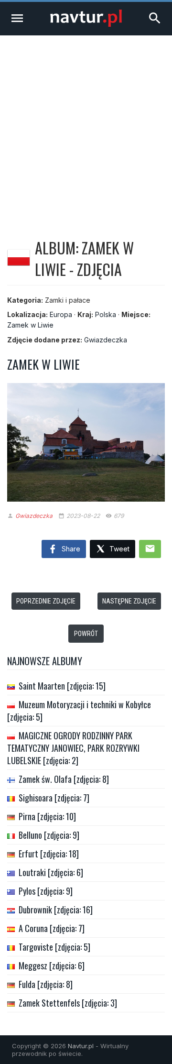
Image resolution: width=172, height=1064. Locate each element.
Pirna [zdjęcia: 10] (47, 816)
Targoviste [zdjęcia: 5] (54, 947)
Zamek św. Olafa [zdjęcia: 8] (64, 779)
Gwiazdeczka (105, 340)
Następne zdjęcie (129, 601)
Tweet (118, 549)
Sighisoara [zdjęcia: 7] (54, 797)
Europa (61, 314)
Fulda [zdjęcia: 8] (46, 984)
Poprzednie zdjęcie (45, 601)
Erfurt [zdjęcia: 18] (49, 853)
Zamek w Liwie (30, 325)
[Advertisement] (86, 126)
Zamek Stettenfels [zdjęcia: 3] (68, 1003)
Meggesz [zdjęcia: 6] (52, 965)
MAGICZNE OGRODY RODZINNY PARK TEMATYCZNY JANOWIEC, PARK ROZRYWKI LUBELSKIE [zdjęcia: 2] (73, 748)
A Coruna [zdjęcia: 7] (52, 928)
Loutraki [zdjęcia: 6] (51, 872)
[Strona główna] (86, 24)
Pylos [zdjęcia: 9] (46, 891)
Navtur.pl (81, 1046)
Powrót (86, 633)
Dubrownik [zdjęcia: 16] (56, 909)
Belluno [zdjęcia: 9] (49, 835)
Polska (105, 314)
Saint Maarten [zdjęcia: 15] (62, 686)
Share (70, 549)
